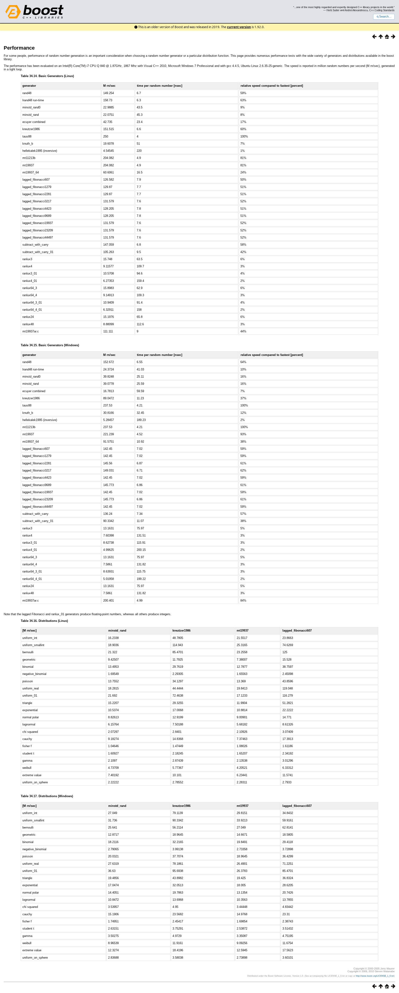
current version (239, 27)
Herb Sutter (332, 10)
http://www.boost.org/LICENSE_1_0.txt (375, 976)
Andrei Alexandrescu (356, 10)
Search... (385, 16)
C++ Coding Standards (382, 10)
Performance (19, 48)
